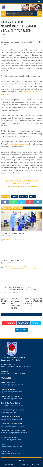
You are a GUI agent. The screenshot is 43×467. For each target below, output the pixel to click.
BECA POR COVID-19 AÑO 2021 (12, 260)
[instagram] (41, 1)
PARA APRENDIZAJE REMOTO (21, 186)
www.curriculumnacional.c (19, 144)
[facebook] (39, 1)
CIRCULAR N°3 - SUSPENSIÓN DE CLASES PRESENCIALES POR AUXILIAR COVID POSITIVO (18, 289)
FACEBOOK (23, 323)
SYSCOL (36, 323)
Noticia (32, 196)
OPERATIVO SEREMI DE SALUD (12, 233)
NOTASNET (21, 330)
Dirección (23, 196)
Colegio (14, 196)
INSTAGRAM (9, 323)
